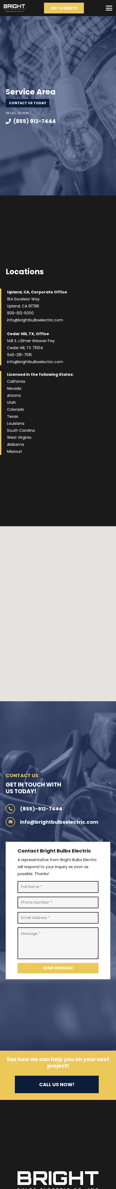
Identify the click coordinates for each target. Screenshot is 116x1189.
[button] (109, 8)
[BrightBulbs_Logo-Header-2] (14, 8)
